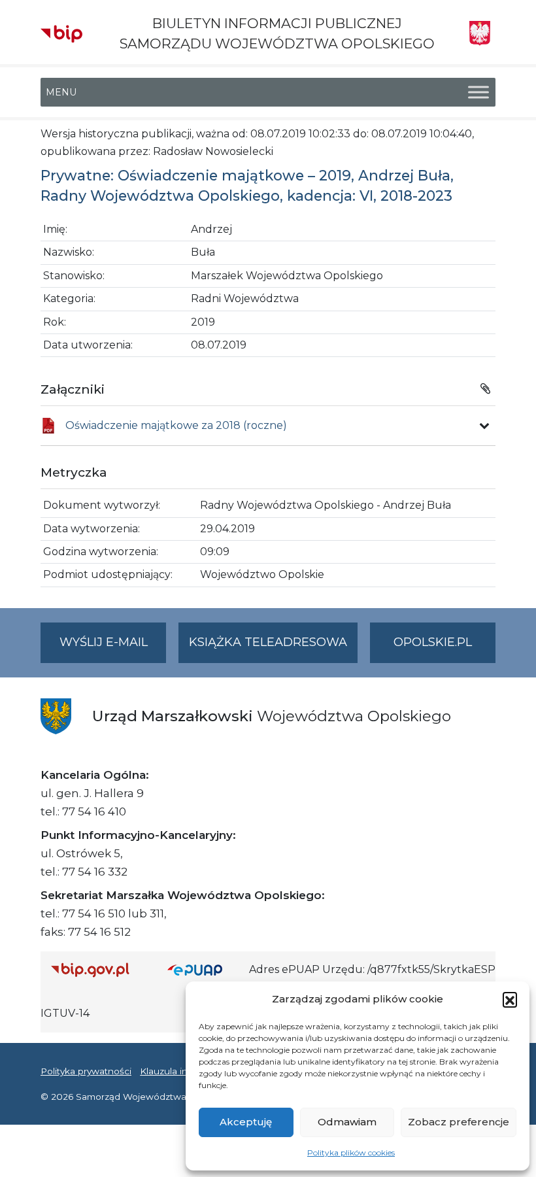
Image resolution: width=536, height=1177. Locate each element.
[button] (509, 999)
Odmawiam (347, 1122)
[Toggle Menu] (478, 92)
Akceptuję (246, 1122)
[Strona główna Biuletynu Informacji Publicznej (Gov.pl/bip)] (99, 969)
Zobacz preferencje (458, 1122)
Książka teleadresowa (268, 642)
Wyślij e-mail (112, 648)
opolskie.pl (433, 642)
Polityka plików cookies (351, 1152)
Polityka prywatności (86, 1071)
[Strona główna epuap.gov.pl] (203, 969)
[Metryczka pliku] (484, 426)
